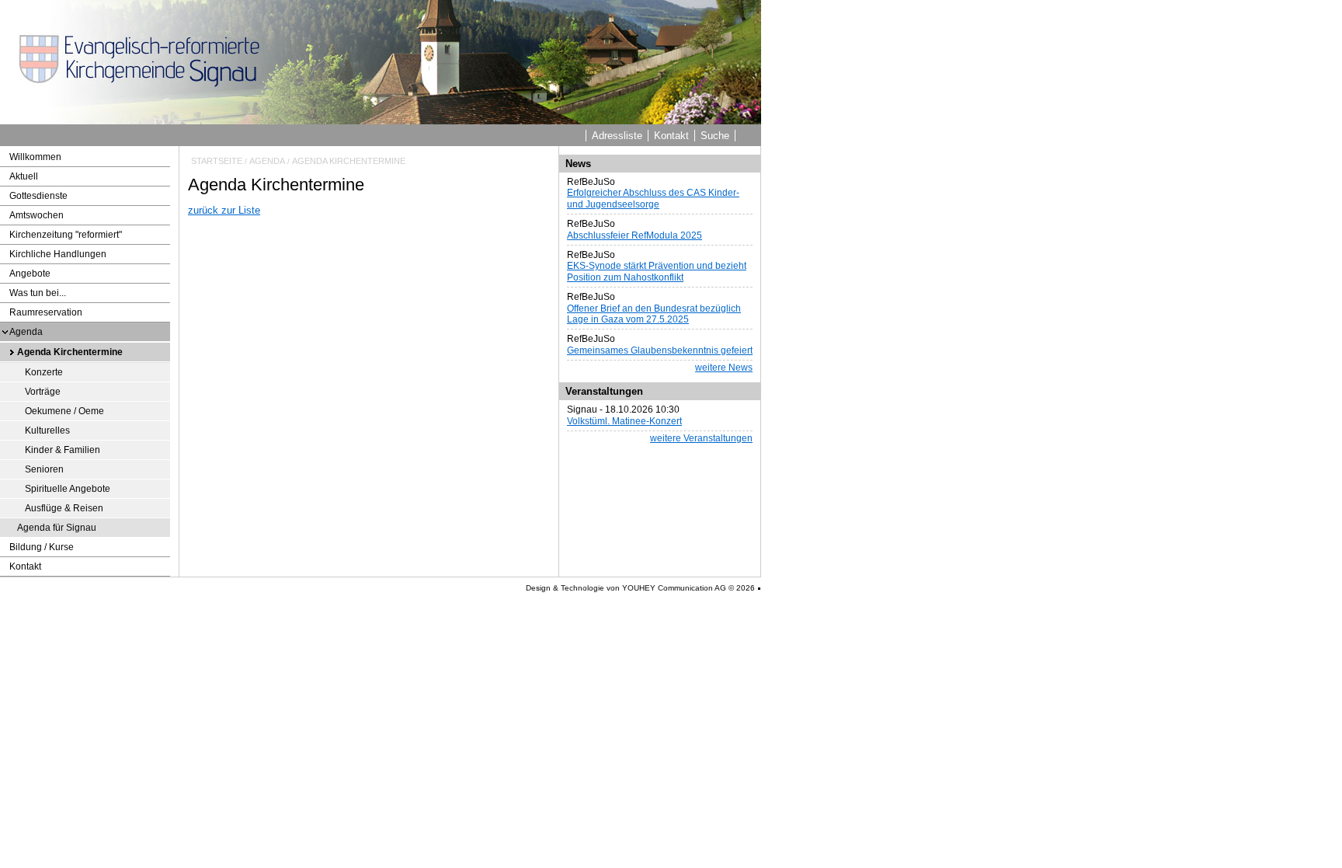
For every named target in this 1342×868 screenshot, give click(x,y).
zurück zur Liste (224, 210)
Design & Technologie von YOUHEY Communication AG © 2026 (640, 588)
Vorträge (43, 391)
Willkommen (35, 157)
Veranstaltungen (604, 391)
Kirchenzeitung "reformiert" (65, 234)
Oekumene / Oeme (64, 411)
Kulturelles (47, 430)
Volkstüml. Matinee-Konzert (624, 421)
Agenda (26, 331)
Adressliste (617, 135)
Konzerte (44, 372)
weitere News (724, 367)
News (578, 163)
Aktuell (23, 176)
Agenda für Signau (56, 527)
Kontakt (671, 135)
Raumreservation (45, 312)
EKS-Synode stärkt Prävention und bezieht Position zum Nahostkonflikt (656, 271)
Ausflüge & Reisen (64, 508)
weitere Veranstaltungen (701, 438)
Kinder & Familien (62, 449)
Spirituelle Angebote (67, 488)
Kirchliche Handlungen (57, 254)
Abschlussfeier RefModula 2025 (634, 235)
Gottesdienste (38, 195)
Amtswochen (36, 215)
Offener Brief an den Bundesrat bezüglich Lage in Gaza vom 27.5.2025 (654, 314)
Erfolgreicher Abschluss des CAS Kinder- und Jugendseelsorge (653, 198)
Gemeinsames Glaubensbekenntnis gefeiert (660, 350)
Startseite (216, 161)
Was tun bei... (37, 293)
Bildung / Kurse (41, 547)
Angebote (29, 273)
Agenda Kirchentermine (70, 352)
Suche (715, 135)
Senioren (44, 469)
